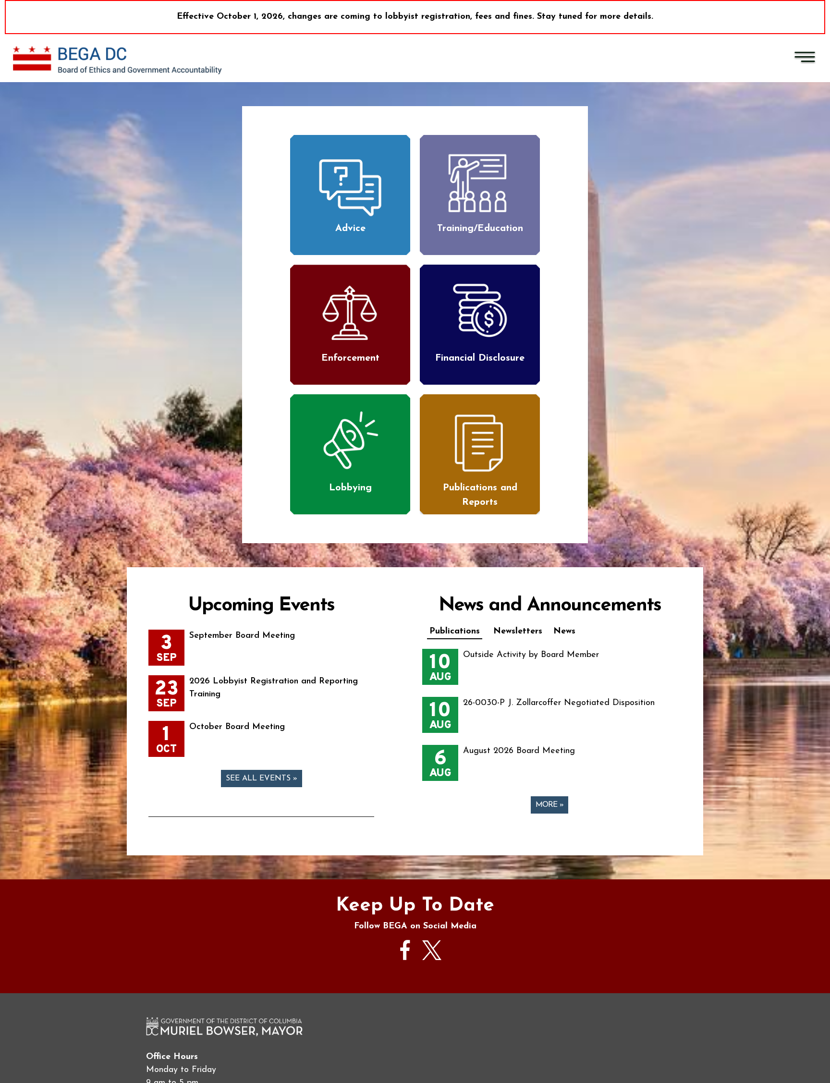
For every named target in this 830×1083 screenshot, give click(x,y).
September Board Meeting (242, 636)
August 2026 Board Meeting (519, 751)
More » (549, 805)
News (564, 631)
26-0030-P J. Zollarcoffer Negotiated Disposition (559, 703)
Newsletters (517, 631)
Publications (454, 631)
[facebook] (405, 965)
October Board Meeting (237, 727)
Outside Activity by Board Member (531, 655)
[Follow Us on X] (431, 958)
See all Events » (261, 778)
